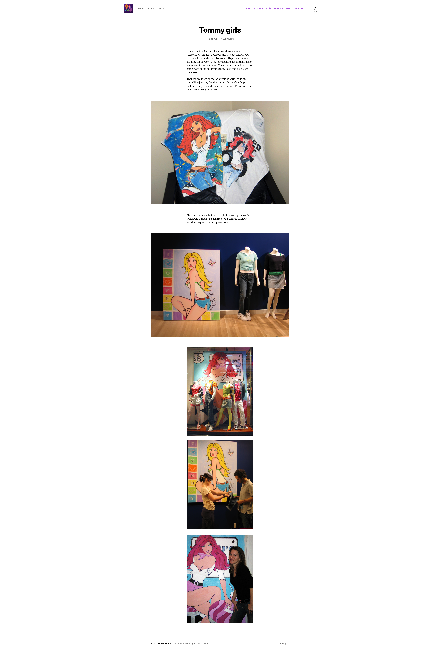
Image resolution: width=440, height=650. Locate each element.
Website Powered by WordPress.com (191, 643)
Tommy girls (220, 29)
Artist (268, 8)
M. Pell (214, 39)
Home (247, 8)
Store (288, 8)
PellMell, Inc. (298, 8)
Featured (278, 8)
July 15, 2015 (228, 39)
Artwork (257, 8)
